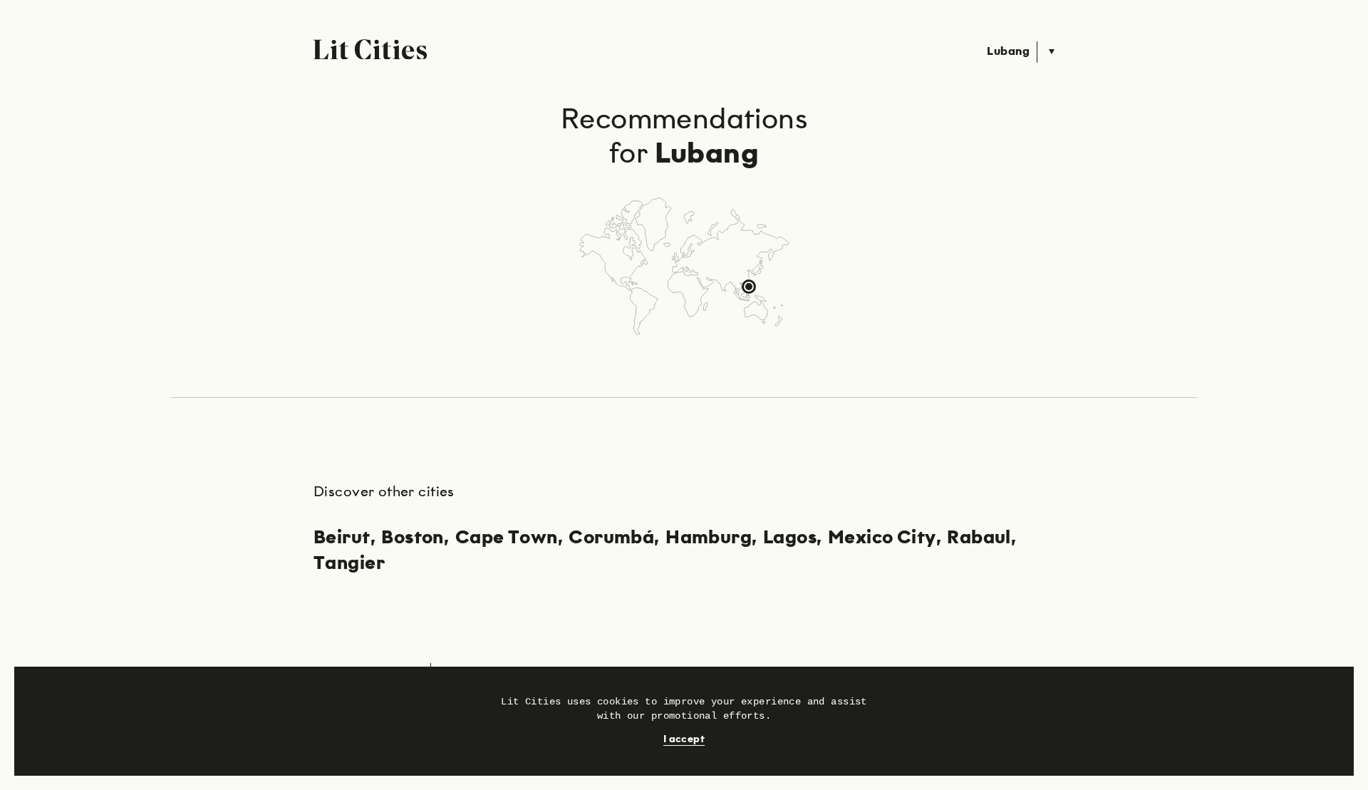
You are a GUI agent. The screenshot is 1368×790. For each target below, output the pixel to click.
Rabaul (979, 538)
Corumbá (611, 538)
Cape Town (506, 538)
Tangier (349, 564)
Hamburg (708, 538)
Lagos (790, 538)
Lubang (1008, 52)
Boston (412, 538)
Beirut (342, 538)
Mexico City (882, 538)
